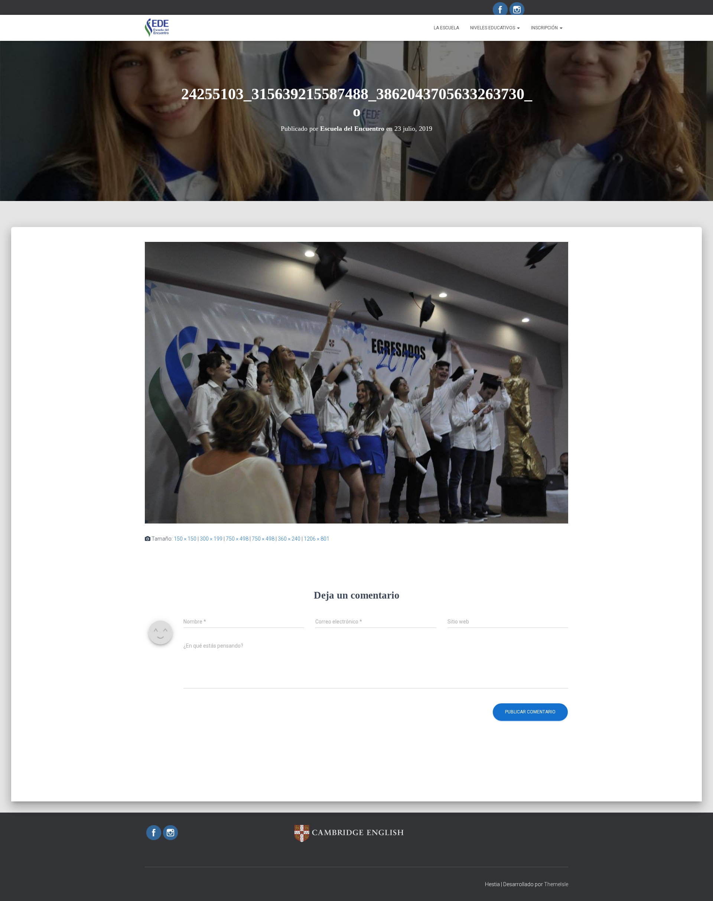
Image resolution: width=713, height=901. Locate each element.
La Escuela (446, 27)
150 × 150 (185, 539)
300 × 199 (211, 539)
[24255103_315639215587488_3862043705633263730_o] (356, 382)
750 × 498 (237, 539)
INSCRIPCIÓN (545, 27)
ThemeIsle (556, 884)
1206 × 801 (316, 539)
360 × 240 (289, 539)
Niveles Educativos (493, 27)
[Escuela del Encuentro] (156, 28)
